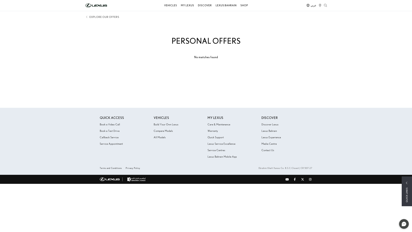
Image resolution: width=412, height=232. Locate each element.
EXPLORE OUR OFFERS (104, 16)
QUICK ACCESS (112, 118)
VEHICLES (170, 5)
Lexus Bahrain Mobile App (222, 156)
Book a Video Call (110, 124)
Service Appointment (111, 143)
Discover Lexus (270, 124)
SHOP (244, 5)
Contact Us (268, 150)
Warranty (213, 130)
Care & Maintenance (219, 124)
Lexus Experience (271, 137)
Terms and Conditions (111, 168)
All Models (160, 137)
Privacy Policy (133, 168)
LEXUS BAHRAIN (226, 5)
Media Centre (269, 143)
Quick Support (216, 137)
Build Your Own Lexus (166, 124)
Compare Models (163, 130)
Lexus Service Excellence (221, 143)
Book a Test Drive (110, 130)
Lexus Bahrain (269, 130)
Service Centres (216, 150)
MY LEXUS (187, 5)
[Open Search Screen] (325, 5)
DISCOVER (205, 5)
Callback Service (109, 137)
